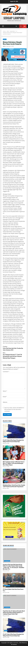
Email (5, 396)
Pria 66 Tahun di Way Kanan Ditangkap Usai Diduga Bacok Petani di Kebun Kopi (14, 431)
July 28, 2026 (6, 570)
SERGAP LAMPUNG (14, 18)
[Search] (16, 26)
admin (4, 46)
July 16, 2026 (6, 615)
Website (5, 402)
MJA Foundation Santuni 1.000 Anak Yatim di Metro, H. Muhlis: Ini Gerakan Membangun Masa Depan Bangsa (14, 453)
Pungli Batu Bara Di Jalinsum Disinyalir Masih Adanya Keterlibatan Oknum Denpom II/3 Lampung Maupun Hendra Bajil (14, 602)
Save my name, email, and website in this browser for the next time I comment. (14, 409)
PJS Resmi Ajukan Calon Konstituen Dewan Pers (14, 580)
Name (5, 391)
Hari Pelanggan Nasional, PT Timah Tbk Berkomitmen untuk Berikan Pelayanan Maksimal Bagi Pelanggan (12, 355)
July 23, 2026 (6, 592)
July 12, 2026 (6, 466)
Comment (6, 371)
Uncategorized (7, 560)
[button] (3, 26)
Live (24, 26)
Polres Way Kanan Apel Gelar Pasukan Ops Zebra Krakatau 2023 (13, 348)
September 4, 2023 (10, 46)
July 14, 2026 (6, 443)
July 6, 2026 (6, 488)
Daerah (4, 39)
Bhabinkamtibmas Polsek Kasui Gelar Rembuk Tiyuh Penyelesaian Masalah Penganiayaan (14, 476)
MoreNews (22, 642)
